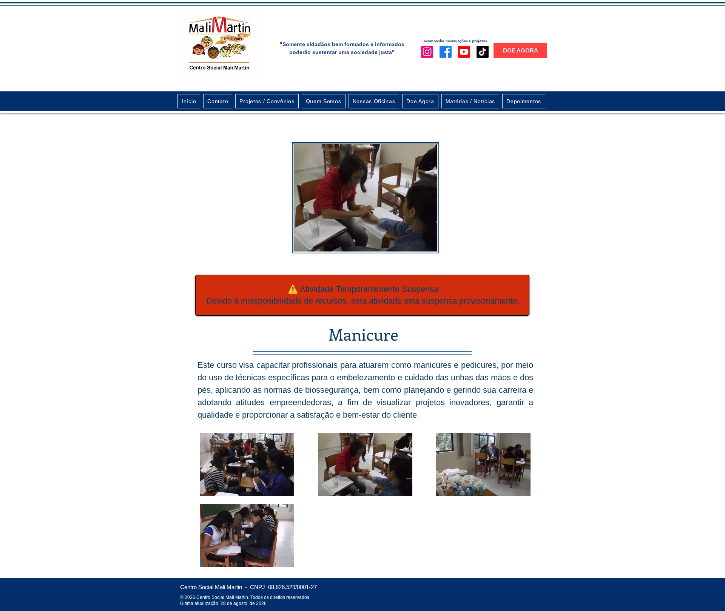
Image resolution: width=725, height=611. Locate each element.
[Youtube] (464, 52)
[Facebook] (446, 52)
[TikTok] (483, 52)
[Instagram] (427, 52)
